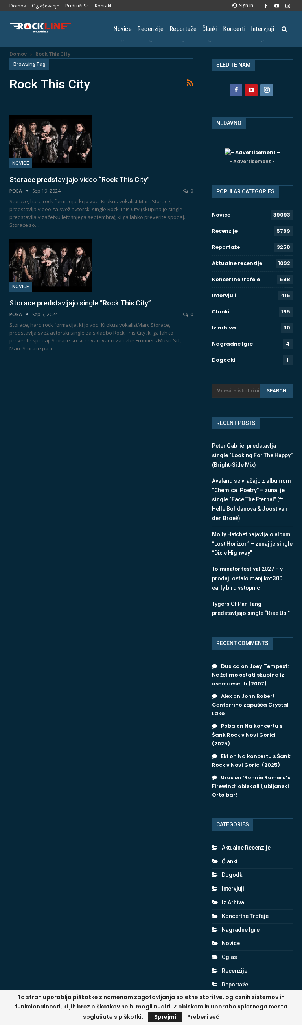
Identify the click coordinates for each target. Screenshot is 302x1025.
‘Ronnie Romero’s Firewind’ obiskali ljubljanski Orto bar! (251, 786)
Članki (209, 29)
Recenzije (150, 29)
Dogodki (224, 360)
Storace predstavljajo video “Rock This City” (79, 179)
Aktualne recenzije (237, 263)
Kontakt (103, 5)
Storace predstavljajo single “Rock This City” (80, 303)
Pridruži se (77, 5)
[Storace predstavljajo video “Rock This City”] (50, 141)
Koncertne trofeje (236, 279)
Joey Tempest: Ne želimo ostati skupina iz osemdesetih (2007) (250, 674)
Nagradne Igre (232, 344)
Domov (17, 5)
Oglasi (230, 957)
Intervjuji (262, 29)
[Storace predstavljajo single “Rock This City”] (50, 265)
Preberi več (203, 1016)
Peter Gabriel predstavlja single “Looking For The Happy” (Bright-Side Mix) (252, 455)
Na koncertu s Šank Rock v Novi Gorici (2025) (247, 734)
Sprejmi (165, 1017)
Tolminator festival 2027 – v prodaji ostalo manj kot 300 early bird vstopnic (247, 578)
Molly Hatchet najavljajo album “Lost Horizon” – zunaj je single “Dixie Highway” (252, 543)
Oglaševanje (45, 5)
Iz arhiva (224, 327)
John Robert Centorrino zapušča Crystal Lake (250, 704)
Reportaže (183, 29)
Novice (122, 29)
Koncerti (234, 29)
